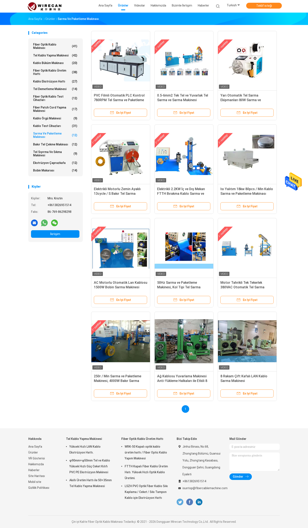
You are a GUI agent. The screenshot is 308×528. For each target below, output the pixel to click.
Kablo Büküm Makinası (55, 63)
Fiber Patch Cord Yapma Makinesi (55, 109)
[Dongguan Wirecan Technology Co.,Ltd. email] (34, 222)
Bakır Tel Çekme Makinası (55, 144)
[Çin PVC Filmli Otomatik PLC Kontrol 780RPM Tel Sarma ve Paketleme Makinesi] (120, 60)
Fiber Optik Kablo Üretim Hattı (55, 72)
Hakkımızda (36, 464)
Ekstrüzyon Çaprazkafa (55, 163)
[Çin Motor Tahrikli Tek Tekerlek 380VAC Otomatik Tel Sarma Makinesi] (247, 247)
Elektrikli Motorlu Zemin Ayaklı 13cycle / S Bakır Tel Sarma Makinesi (117, 193)
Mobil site (34, 482)
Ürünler (33, 452)
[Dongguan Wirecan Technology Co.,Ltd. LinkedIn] (199, 502)
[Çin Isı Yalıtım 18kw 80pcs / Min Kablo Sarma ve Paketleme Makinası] (247, 154)
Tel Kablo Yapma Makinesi (55, 55)
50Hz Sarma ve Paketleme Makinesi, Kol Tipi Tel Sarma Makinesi (179, 287)
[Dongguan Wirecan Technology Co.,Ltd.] (44, 6)
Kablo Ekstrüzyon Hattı (55, 81)
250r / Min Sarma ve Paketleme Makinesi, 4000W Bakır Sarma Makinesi (117, 380)
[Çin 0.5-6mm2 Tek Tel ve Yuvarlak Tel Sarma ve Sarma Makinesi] (184, 60)
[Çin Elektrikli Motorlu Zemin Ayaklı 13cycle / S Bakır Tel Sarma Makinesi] (120, 154)
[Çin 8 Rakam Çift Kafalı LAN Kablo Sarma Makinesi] (247, 341)
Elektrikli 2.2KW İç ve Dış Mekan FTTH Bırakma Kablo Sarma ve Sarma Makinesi (181, 193)
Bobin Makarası (55, 170)
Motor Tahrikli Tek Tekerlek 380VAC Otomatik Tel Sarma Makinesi (242, 287)
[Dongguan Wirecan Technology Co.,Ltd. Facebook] (189, 502)
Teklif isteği (264, 5)
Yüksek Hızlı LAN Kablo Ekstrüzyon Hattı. (85, 449)
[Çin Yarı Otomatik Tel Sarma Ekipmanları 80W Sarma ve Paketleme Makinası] (247, 60)
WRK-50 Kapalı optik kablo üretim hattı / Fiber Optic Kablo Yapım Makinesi (146, 452)
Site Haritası (36, 476)
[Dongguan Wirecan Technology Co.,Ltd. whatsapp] (44, 222)
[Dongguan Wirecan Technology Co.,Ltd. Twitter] (180, 502)
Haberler (34, 470)
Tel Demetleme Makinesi (55, 89)
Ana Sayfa (35, 446)
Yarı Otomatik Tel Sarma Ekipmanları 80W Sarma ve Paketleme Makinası (240, 100)
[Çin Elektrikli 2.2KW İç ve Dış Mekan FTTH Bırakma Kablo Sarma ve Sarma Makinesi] (184, 154)
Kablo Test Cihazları (55, 126)
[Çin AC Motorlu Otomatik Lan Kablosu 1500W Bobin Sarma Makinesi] (120, 247)
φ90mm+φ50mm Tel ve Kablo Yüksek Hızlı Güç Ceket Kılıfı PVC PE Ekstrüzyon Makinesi (89, 466)
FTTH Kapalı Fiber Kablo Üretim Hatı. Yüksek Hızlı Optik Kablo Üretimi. (146, 472)
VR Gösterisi (36, 458)
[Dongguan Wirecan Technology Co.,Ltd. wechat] (54, 222)
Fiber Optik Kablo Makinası (55, 46)
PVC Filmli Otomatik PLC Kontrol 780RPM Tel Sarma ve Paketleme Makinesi (119, 100)
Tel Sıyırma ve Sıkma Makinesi (55, 153)
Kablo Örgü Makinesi (55, 118)
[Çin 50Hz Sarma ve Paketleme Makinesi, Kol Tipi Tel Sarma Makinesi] (184, 247)
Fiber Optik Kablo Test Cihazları (55, 98)
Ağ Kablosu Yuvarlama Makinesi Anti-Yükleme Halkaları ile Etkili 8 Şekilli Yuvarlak (182, 380)
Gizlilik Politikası (38, 487)
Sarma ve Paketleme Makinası (55, 135)
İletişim (55, 234)
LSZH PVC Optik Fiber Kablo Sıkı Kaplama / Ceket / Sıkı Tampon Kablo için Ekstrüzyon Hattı (146, 491)
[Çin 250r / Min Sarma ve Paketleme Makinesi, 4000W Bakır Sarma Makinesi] (120, 341)
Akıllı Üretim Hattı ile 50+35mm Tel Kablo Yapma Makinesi (90, 483)
